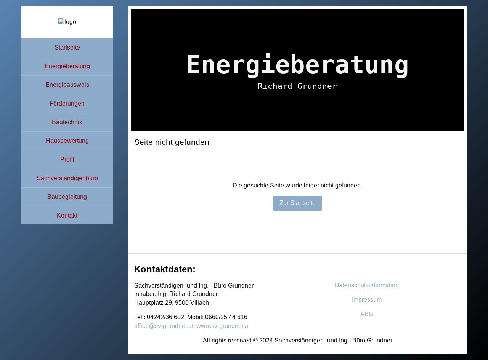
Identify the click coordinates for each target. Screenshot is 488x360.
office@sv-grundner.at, (164, 326)
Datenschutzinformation (367, 285)
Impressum (367, 299)
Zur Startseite (297, 203)
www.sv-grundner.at (223, 326)
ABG (366, 314)
